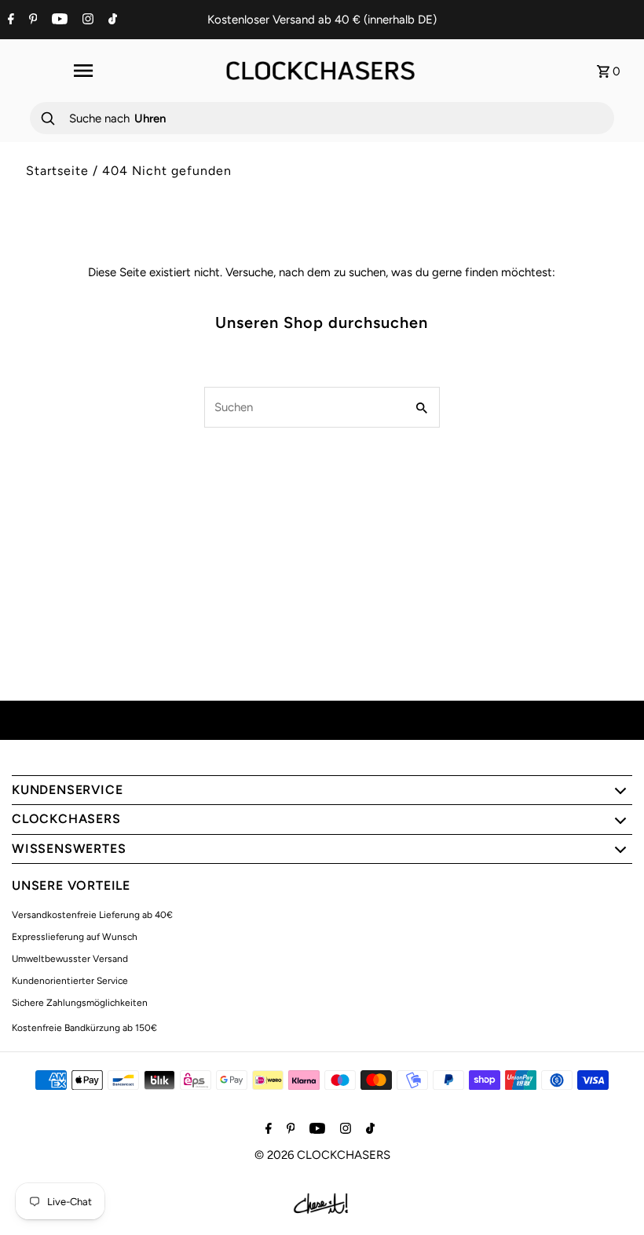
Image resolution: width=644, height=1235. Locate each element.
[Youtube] (58, 20)
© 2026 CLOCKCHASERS (322, 1155)
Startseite (57, 170)
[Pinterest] (31, 20)
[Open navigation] (82, 70)
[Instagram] (86, 20)
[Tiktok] (110, 20)
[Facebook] (9, 20)
